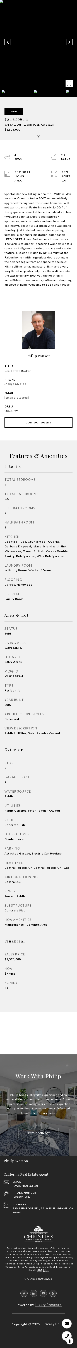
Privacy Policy (53, 1324)
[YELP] (53, 1293)
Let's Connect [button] (38, 1133)
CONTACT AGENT (39, 422)
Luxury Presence (48, 1305)
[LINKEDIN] (33, 1293)
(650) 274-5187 (15, 384)
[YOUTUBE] (43, 1293)
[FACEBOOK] (24, 1293)
